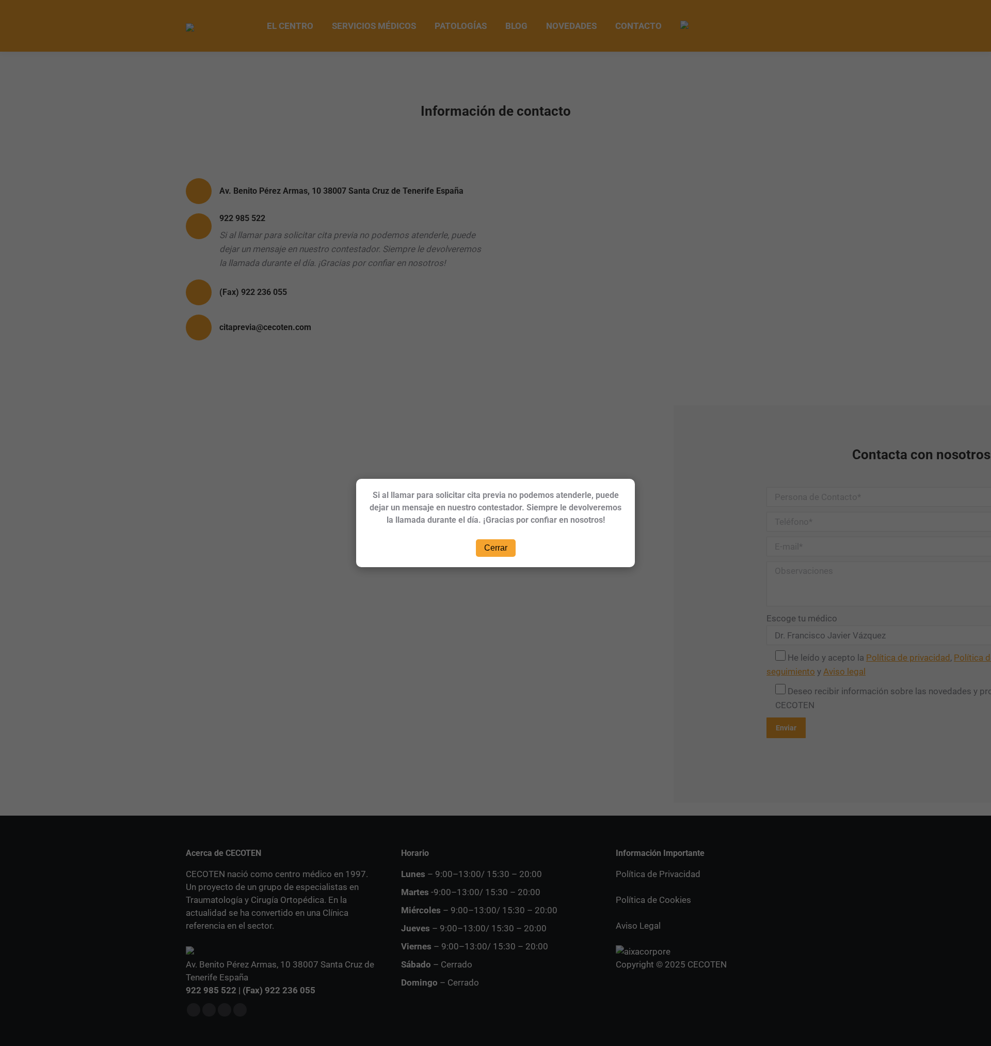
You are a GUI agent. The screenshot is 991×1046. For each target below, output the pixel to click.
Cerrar (495, 547)
